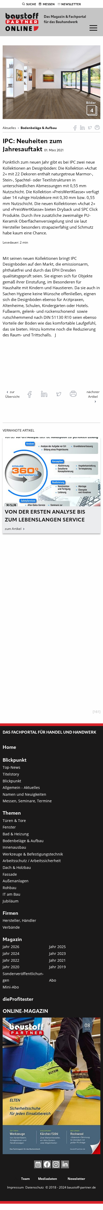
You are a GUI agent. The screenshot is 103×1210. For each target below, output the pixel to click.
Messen (49, 4)
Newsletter (71, 4)
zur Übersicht (12, 394)
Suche (31, 4)
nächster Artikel (93, 394)
